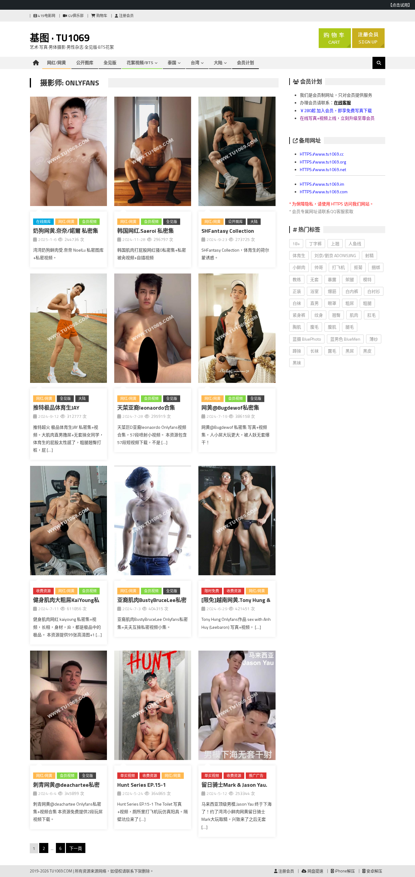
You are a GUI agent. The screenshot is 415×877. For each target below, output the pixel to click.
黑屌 (349, 351)
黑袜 (297, 362)
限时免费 (211, 591)
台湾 (195, 62)
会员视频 (89, 222)
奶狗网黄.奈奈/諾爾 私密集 (65, 231)
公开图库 (84, 62)
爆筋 (332, 291)
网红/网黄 (56, 62)
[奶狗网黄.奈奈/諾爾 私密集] (68, 152)
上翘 (335, 243)
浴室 (314, 291)
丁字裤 (315, 243)
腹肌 (332, 327)
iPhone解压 (344, 871)
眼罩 (332, 303)
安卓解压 (373, 871)
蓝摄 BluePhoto (307, 339)
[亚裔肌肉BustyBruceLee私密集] (152, 522)
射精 (369, 255)
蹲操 (297, 351)
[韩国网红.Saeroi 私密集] (152, 152)
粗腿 (367, 303)
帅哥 (318, 267)
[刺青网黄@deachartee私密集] (68, 706)
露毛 (332, 351)
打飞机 (338, 267)
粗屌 (349, 303)
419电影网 (46, 16)
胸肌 (297, 327)
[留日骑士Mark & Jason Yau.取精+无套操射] (236, 706)
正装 (297, 291)
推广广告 (256, 776)
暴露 (332, 279)
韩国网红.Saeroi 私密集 (145, 231)
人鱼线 (354, 243)
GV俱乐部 (75, 16)
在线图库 (43, 222)
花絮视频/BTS (140, 62)
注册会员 (126, 16)
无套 (314, 279)
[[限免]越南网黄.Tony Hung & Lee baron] (236, 522)
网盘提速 (315, 871)
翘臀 (336, 315)
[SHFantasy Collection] (236, 152)
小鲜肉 (299, 267)
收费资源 (43, 591)
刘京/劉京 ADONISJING (335, 255)
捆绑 (376, 267)
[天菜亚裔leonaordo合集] (152, 329)
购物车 (101, 16)
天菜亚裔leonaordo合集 (146, 408)
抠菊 (358, 267)
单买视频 (127, 776)
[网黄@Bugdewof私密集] (236, 329)
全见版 (110, 62)
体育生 (299, 255)
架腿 (349, 279)
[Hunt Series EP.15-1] (152, 706)
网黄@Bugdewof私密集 (230, 408)
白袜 (297, 303)
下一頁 (75, 848)
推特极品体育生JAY (56, 408)
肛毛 (371, 315)
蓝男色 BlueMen (345, 339)
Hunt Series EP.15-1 (141, 785)
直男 (314, 303)
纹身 (318, 315)
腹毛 (314, 327)
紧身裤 (299, 315)
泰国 (172, 62)
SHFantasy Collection (227, 231)
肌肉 (354, 315)
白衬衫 (373, 291)
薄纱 (373, 339)
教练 (297, 279)
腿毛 (349, 327)
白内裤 (351, 291)
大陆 (218, 62)
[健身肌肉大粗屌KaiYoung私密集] (68, 522)
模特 (367, 279)
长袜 (314, 351)
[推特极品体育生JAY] (68, 329)
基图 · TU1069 (60, 37)
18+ (296, 243)
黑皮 (367, 351)
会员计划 (245, 62)
